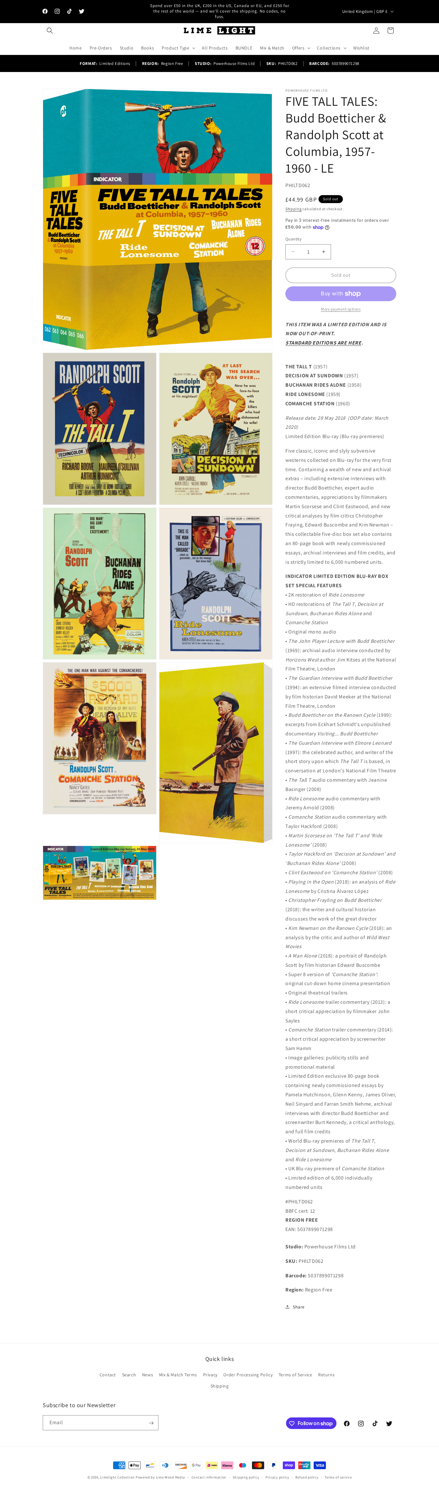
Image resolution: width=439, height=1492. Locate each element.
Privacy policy (277, 1477)
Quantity (293, 239)
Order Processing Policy (248, 1375)
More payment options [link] (341, 309)
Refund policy (306, 1477)
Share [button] (299, 1307)
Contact (108, 1375)
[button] (50, 30)
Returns (326, 1375)
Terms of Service (295, 1375)
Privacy (210, 1375)
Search (129, 1375)
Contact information (209, 1477)
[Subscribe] (151, 1423)
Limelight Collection (117, 1477)
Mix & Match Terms (178, 1375)
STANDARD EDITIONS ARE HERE (323, 342)
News (147, 1375)
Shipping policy (246, 1477)
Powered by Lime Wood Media (160, 1477)
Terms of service (338, 1477)
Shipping (293, 208)
